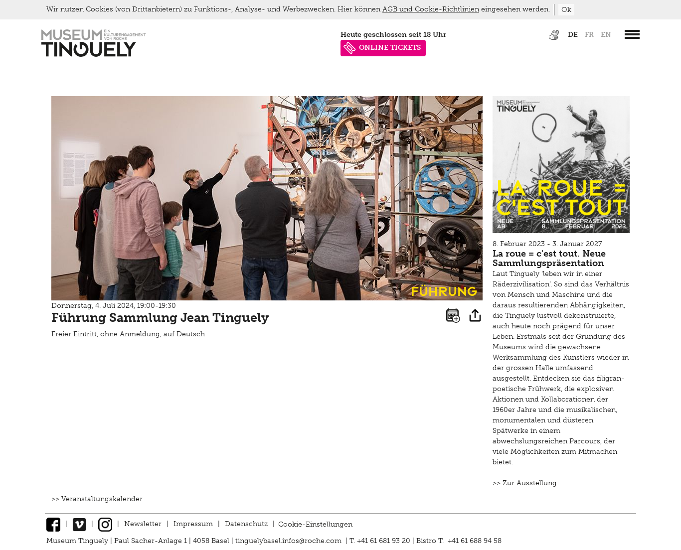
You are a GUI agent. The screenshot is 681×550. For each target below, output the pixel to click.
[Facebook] (53, 524)
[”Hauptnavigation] (632, 34)
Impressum (193, 524)
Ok (566, 9)
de (573, 34)
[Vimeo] (79, 524)
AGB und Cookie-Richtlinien (430, 9)
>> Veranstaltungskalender (97, 499)
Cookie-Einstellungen (315, 524)
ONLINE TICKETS (390, 47)
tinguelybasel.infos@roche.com (289, 541)
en (606, 34)
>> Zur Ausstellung (525, 483)
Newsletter (143, 524)
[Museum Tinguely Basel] (93, 54)
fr (589, 34)
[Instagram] (105, 524)
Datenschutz (246, 524)
